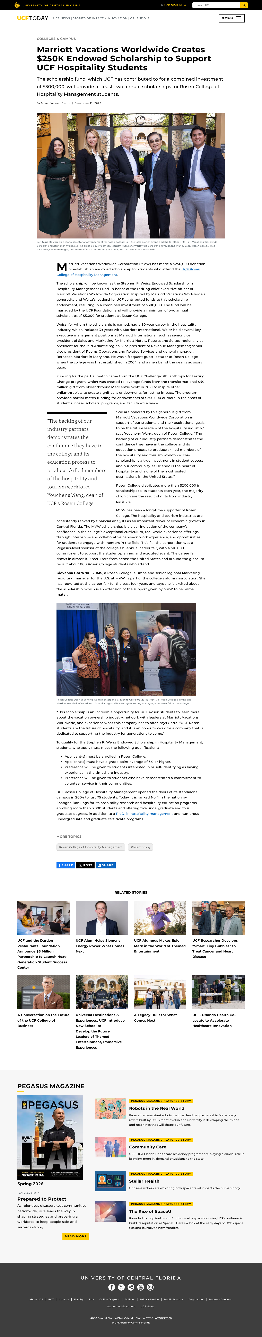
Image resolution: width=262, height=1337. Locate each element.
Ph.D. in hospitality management (144, 814)
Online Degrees (109, 1299)
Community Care (147, 1147)
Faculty (79, 1299)
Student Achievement (121, 1306)
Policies (130, 1299)
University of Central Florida (131, 1278)
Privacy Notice (149, 1299)
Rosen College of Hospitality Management (91, 847)
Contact (64, 1299)
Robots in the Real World (156, 1108)
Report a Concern (220, 1299)
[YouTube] (140, 1287)
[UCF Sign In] (173, 5)
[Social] (131, 1287)
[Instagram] (150, 1287)
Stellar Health (144, 1181)
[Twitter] (121, 1287)
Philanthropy (140, 847)
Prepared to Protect (41, 1199)
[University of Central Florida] (47, 5)
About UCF (36, 1299)
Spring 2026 (30, 1184)
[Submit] (244, 5)
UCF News (147, 1306)
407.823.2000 (163, 1318)
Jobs (91, 1299)
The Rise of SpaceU (150, 1211)
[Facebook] (111, 1287)
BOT (51, 1299)
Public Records (173, 1299)
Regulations (196, 1299)
